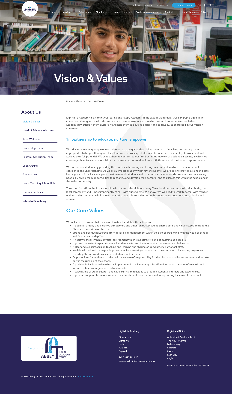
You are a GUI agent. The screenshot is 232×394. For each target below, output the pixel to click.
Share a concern (184, 5)
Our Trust (135, 5)
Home (69, 101)
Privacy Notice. (85, 376)
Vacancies (149, 5)
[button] (67, 12)
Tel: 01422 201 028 (128, 357)
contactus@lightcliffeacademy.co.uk (137, 360)
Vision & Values (96, 101)
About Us (80, 101)
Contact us (162, 5)
